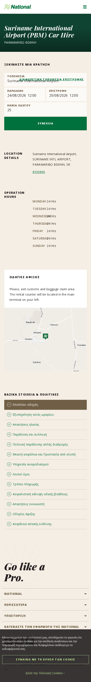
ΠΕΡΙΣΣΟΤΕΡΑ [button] (15, 605)
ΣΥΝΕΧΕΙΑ (46, 123)
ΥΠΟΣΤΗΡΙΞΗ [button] (15, 616)
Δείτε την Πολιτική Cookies (44, 673)
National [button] (13, 594)
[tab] (45, 405)
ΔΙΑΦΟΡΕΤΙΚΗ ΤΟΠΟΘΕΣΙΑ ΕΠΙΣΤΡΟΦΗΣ (51, 79)
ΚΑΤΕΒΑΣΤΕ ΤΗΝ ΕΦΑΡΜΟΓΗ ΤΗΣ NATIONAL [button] (41, 627)
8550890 (39, 172)
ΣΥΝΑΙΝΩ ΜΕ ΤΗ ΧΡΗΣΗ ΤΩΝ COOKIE (45, 659)
